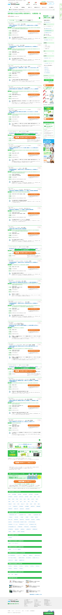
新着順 (21, 20)
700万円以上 (21, 568)
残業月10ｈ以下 (10, 560)
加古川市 (32, 499)
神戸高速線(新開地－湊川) (12, 526)
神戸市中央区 (21, 496)
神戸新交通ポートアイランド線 (12, 524)
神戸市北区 (15, 496)
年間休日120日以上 (37, 555)
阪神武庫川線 (16, 519)
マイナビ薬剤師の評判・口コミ (48, 605)
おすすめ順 (12, 20)
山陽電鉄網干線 (28, 529)
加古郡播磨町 (27, 506)
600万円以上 (10, 568)
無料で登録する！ (25, 481)
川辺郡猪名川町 (15, 506)
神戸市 (9, 494)
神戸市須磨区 (36, 494)
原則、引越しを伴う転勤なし (12, 557)
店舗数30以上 (31, 555)
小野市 (29, 501)
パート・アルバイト (15, 543)
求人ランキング (44, 7)
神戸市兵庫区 (25, 494)
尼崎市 (35, 496)
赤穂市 (37, 499)
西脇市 (9, 501)
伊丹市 (21, 499)
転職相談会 (23, 7)
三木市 (17, 501)
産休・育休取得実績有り (11, 555)
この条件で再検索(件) (48, 613)
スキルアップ (19, 555)
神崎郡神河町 (10, 508)
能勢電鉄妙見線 (35, 529)
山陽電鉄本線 (22, 529)
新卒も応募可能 (28, 557)
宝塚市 (13, 501)
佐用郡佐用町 (27, 508)
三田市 (32, 501)
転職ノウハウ (30, 7)
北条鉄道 (9, 531)
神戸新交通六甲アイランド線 (23, 524)
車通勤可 (16, 560)
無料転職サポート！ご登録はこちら (24, 462)
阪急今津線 (33, 519)
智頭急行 (14, 531)
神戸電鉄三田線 (26, 526)
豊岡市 (29, 499)
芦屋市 (17, 499)
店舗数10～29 (25, 555)
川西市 (25, 501)
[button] (39, 24)
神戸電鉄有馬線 (20, 526)
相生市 (25, 499)
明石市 (39, 496)
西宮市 (9, 499)
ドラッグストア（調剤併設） (17, 549)
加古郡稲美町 (21, 506)
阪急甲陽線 (38, 519)
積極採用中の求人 (21, 560)
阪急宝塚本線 (27, 519)
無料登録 (43, 3)
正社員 (9, 543)
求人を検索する (51, 7)
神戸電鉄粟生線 (10, 529)
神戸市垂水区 (10, 496)
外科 (12, 574)
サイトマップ (26, 606)
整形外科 (16, 574)
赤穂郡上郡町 (22, 508)
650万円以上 (15, 568)
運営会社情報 (36, 606)
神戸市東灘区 (14, 494)
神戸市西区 (26, 496)
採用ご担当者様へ (44, 1)
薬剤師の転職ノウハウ (47, 599)
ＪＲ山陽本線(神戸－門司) (22, 514)
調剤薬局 (9, 549)
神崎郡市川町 (33, 506)
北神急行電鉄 (17, 529)
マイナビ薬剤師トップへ (27, 599)
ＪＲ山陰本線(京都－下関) (36, 514)
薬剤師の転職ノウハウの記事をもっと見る (36, 594)
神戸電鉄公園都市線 (33, 526)
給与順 (29, 20)
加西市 (36, 501)
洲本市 (13, 499)
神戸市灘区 (19, 494)
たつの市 (9, 506)
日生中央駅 (10, 537)
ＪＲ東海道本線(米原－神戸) (12, 514)
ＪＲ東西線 (29, 514)
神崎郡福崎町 (38, 506)
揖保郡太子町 (16, 508)
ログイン (50, 3)
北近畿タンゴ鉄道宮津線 (20, 531)
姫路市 (31, 496)
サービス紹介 (16, 7)
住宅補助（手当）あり (36, 557)
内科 (9, 574)
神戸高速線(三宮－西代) (32, 524)
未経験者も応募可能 (21, 557)
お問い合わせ (26, 605)
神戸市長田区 (31, 494)
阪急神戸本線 (22, 519)
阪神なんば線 (10, 519)
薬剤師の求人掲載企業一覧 (37, 605)
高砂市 (21, 501)
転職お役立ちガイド (37, 7)
